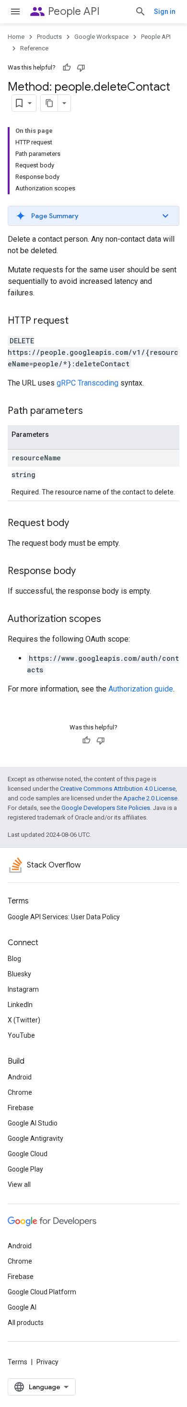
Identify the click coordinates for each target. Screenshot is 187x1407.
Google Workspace (101, 36)
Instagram (23, 989)
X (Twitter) (24, 1020)
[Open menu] (15, 11)
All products (26, 1322)
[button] (93, 215)
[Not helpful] (81, 67)
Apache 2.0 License (150, 798)
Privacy (47, 1362)
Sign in (164, 11)
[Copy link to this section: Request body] (78, 523)
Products (49, 36)
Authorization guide (140, 688)
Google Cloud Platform (42, 1292)
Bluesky (19, 974)
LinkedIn (20, 1004)
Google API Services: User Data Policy (64, 917)
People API (74, 11)
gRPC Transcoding (87, 382)
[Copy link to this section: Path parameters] (92, 411)
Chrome (20, 1092)
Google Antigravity (35, 1138)
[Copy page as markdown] (49, 103)
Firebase (21, 1108)
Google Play (25, 1169)
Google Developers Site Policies (105, 807)
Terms (17, 1362)
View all (19, 1184)
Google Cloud (27, 1154)
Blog (14, 958)
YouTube (21, 1035)
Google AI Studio (33, 1123)
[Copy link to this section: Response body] (85, 571)
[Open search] (140, 11)
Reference (34, 48)
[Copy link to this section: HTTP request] (78, 321)
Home (16, 36)
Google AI (22, 1307)
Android (20, 1077)
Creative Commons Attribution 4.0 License (117, 788)
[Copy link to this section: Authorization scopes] (110, 619)
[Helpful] (66, 67)
